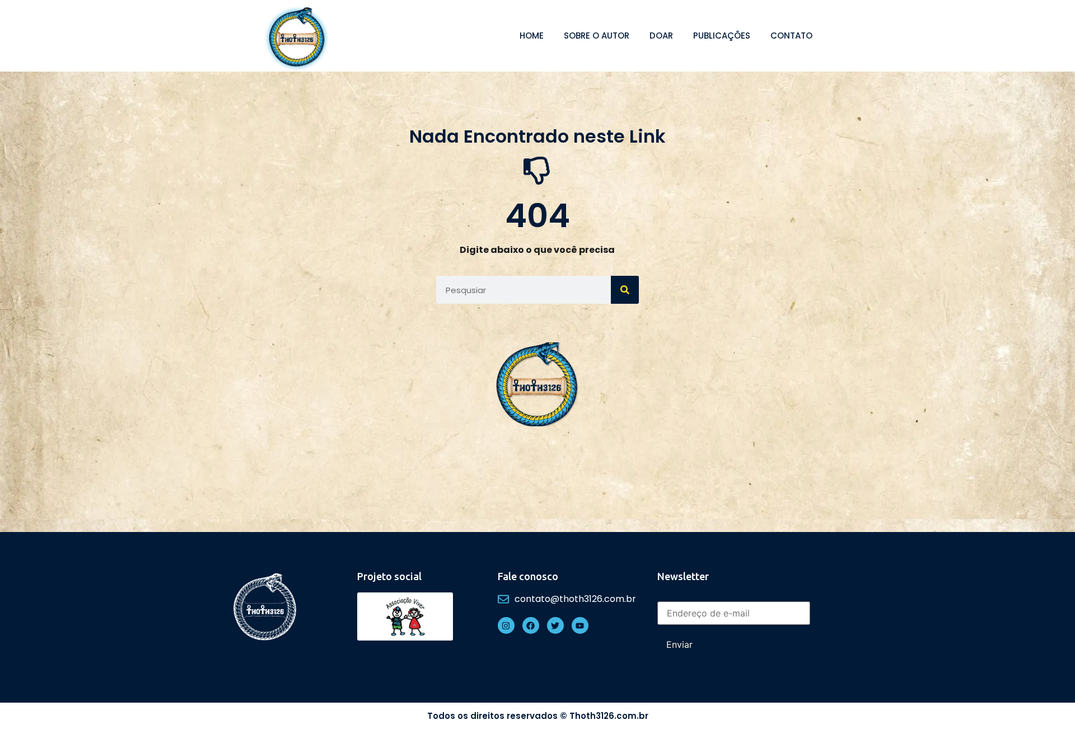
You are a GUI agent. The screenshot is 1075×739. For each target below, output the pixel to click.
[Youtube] (580, 625)
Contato (791, 35)
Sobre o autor (596, 35)
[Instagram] (506, 625)
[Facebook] (530, 625)
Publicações (721, 35)
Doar (661, 35)
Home (532, 35)
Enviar (679, 644)
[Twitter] (555, 625)
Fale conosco (528, 576)
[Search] (625, 290)
